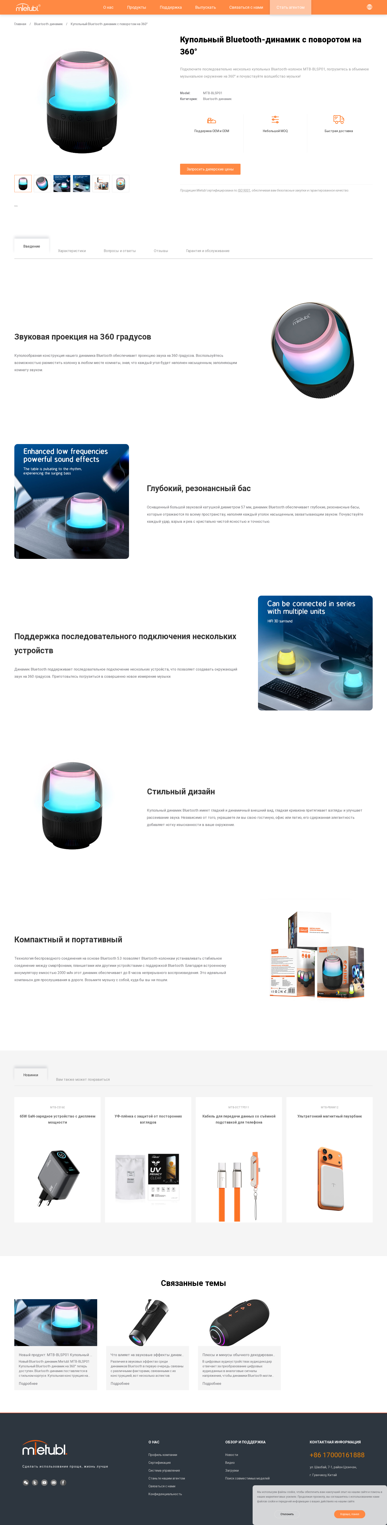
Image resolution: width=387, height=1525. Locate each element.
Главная (20, 24)
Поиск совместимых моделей (247, 1478)
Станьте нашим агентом (166, 1478)
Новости (231, 1455)
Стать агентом (291, 7)
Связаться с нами (246, 7)
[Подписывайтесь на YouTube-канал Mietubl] (44, 1483)
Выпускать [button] (205, 7)
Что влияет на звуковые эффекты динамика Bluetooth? (158, 1355)
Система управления (164, 1470)
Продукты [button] (136, 7)
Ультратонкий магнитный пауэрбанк (329, 1116)
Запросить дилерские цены (210, 169)
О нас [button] (108, 7)
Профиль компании (162, 1455)
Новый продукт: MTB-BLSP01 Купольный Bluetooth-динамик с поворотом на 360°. (88, 1355)
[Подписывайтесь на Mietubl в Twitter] (35, 1483)
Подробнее (28, 1383)
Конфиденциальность (165, 1494)
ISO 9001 (244, 190)
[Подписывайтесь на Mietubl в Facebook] (63, 1483)
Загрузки (232, 1470)
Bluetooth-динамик (48, 24)
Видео (230, 1462)
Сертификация (159, 1462)
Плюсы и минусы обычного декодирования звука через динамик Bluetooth (266, 1355)
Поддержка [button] (171, 7)
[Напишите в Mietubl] (54, 1483)
